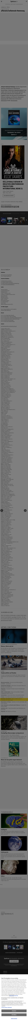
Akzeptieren (14, 1010)
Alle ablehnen (14, 1014)
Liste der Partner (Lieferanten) (6, 1007)
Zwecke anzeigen (14, 1018)
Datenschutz (11, 995)
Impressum (16, 995)
